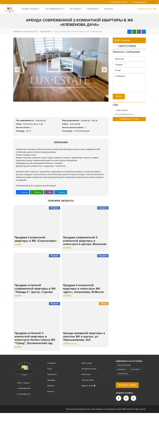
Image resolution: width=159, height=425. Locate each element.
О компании (51, 363)
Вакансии (50, 386)
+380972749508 (126, 46)
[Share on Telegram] (144, 32)
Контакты (50, 391)
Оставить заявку (127, 385)
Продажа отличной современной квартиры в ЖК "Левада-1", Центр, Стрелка (35, 289)
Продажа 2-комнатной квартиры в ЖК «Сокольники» (36, 239)
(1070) (45, 31)
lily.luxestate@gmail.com (124, 114)
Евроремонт (121, 369)
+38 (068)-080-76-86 (118, 2)
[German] (9, 2)
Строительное (122, 373)
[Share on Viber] (139, 32)
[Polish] (14, 2)
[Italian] (11, 2)
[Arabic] (4, 2)
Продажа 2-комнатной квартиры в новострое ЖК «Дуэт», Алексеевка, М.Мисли (83, 289)
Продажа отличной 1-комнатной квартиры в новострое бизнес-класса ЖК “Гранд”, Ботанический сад (35, 338)
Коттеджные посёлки (89, 369)
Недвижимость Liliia (129, 119)
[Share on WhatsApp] (134, 32)
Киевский (74, 124)
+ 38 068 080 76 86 (23, 388)
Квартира (39, 120)
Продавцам (51, 380)
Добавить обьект (145, 9)
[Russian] (16, 2)
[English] (7, 2)
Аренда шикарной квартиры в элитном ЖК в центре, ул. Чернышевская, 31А (84, 336)
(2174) (25, 31)
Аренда (84, 120)
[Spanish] (18, 2)
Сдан (93, 120)
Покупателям (52, 374)
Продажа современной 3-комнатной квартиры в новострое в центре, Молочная (84, 241)
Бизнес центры (87, 363)
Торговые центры (88, 380)
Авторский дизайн (124, 365)
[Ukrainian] (21, 2)
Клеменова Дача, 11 (32, 124)
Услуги (49, 369)
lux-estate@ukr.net (138, 2)
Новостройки (86, 374)
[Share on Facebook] (129, 32)
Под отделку (135, 369)
